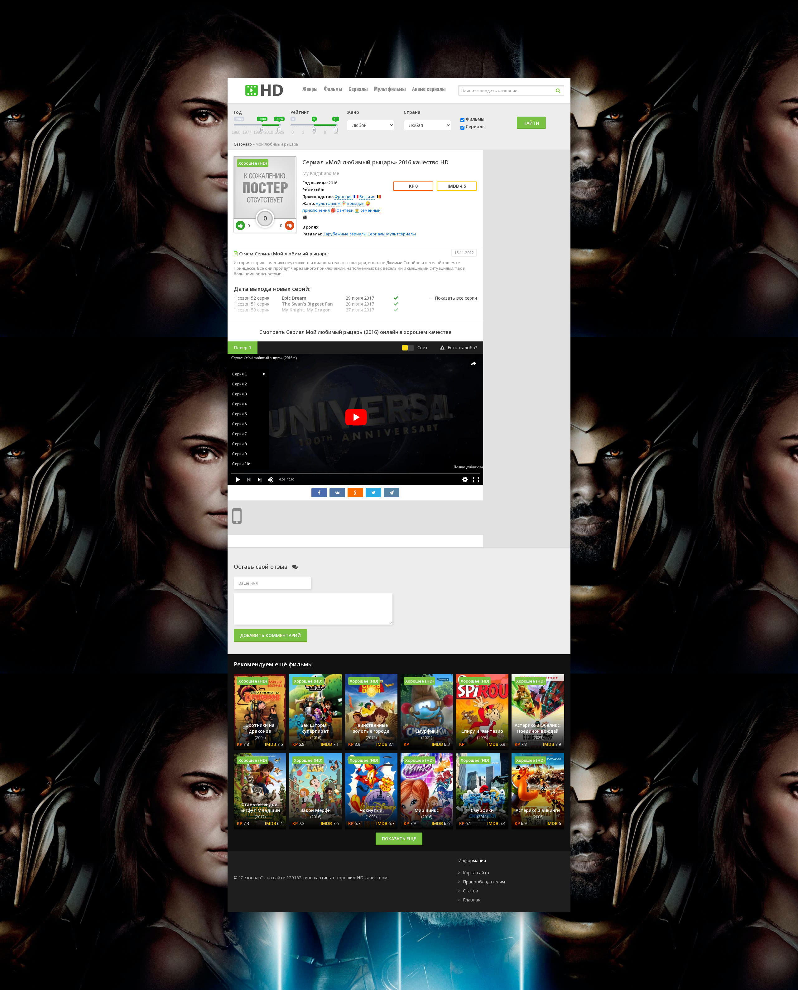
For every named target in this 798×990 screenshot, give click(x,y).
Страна (412, 112)
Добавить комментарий (270, 635)
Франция (343, 196)
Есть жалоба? (462, 347)
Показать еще (399, 839)
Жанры (310, 89)
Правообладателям (484, 882)
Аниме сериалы (429, 89)
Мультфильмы (390, 89)
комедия (355, 203)
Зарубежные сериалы (345, 234)
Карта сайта (476, 873)
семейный (370, 210)
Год (238, 112)
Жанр (353, 112)
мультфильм (328, 203)
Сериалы (358, 89)
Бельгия (367, 196)
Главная (471, 900)
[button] (454, 304)
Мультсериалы (401, 234)
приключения (316, 210)
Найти (531, 123)
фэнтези (345, 210)
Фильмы (333, 89)
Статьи (470, 891)
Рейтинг (300, 112)
